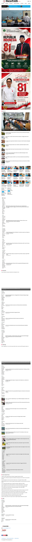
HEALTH (3, 168)
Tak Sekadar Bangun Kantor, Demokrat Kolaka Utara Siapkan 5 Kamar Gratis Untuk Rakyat (18, 447)
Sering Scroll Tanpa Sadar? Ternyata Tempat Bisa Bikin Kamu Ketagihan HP (21, 171)
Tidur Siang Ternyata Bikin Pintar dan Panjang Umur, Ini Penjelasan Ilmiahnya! (21, 178)
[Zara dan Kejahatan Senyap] (3, 515)
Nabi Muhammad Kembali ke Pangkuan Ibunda (13, 312)
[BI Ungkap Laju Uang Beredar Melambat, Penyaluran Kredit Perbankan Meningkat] (3, 141)
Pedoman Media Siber (10, 538)
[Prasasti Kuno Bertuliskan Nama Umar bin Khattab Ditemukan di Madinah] (3, 325)
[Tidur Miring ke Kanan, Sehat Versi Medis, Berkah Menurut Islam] (27, 182)
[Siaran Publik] (14, 1)
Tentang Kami (4, 538)
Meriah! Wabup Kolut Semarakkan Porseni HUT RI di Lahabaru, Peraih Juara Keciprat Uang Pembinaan (17, 432)
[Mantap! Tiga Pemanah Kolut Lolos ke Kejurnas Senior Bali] (3, 423)
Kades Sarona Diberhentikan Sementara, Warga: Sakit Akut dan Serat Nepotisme (13, 492)
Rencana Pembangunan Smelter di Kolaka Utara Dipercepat (10, 495)
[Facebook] (2, 535)
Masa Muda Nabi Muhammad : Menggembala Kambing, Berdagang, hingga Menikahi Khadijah (17, 295)
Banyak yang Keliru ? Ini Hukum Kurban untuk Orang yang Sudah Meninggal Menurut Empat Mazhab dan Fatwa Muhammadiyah (17, 336)
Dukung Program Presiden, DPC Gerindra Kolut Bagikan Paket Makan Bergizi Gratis (17, 454)
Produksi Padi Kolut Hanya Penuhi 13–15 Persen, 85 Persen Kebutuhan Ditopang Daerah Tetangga (17, 133)
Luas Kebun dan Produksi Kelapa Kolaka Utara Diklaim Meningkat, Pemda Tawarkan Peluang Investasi (17, 153)
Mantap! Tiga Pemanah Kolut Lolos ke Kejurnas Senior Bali (14, 423)
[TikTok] (6, 535)
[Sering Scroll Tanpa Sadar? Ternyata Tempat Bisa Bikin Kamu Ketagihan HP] (22, 167)
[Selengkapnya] (16, 530)
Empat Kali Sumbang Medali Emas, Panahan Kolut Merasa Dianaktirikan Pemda (17, 428)
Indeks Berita (17, 538)
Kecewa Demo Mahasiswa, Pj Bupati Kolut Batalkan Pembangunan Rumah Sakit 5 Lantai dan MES (15, 477)
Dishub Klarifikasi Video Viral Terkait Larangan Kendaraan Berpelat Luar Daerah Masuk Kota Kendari (16, 481)
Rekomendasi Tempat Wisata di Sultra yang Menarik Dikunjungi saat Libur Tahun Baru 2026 (17, 264)
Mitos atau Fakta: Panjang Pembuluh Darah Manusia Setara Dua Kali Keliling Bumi (16, 185)
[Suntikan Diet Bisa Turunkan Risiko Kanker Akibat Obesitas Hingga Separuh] (10, 182)
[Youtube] (5, 535)
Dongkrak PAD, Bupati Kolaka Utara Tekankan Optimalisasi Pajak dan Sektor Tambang (17, 145)
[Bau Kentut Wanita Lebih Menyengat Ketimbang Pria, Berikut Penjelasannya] (4, 175)
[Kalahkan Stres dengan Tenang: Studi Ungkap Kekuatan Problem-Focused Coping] (27, 175)
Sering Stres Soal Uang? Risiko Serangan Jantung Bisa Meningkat (15, 171)
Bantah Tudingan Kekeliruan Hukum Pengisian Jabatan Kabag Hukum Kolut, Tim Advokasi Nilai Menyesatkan (17, 439)
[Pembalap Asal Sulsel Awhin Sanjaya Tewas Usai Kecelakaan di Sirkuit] (3, 409)
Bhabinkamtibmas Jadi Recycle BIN (11, 519)
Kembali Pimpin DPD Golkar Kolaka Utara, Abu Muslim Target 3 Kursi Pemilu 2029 (17, 443)
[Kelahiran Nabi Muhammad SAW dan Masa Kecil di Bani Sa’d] (3, 318)
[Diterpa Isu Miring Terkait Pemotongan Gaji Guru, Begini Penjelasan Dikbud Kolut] (16, 18)
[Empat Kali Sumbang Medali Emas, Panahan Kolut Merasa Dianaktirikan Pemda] (3, 428)
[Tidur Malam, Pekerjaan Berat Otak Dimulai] (16, 175)
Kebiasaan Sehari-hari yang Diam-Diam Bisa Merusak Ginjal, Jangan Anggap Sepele (9, 171)
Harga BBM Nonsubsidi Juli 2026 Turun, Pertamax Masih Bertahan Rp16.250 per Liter (17, 157)
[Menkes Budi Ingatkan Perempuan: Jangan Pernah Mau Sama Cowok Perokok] (10, 175)
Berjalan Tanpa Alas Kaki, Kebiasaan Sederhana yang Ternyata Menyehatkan (4, 194)
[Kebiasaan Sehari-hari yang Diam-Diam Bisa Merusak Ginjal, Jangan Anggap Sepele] (10, 167)
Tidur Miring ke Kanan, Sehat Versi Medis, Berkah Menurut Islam (27, 185)
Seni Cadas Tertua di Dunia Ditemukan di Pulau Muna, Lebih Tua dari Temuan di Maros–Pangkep (17, 243)
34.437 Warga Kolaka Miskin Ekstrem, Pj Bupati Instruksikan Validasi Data (12, 483)
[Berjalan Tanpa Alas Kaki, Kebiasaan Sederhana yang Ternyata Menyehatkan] (4, 190)
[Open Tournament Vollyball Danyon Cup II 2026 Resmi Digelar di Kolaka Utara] (3, 399)
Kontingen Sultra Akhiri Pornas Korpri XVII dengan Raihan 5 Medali (15, 416)
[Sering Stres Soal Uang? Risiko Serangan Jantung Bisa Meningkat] (16, 167)
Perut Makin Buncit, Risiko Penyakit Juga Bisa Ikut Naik (4, 171)
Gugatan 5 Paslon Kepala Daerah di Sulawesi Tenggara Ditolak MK (16, 463)
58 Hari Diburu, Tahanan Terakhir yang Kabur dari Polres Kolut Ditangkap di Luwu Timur (18, 6)
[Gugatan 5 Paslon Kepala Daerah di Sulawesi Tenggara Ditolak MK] (4, 463)
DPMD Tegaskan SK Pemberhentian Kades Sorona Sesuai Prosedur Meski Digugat (13, 486)
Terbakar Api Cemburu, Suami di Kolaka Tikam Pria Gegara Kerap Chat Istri (12, 491)
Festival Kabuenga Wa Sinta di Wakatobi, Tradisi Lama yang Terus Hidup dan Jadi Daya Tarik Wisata (18, 233)
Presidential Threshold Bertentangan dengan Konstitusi (14, 469)
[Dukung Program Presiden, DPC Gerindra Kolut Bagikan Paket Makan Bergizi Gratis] (4, 455)
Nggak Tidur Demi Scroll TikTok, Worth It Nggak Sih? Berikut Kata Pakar (9, 193)
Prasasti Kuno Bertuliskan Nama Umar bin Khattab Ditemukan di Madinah (17, 325)
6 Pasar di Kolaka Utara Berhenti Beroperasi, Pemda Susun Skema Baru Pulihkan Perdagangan (18, 161)
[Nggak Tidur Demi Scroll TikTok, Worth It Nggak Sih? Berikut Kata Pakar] (10, 190)
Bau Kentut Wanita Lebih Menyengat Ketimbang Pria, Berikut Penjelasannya (4, 178)
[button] (28, 1)
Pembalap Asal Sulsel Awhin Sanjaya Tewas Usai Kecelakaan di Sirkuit (16, 408)
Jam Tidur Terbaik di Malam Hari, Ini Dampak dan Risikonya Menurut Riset (4, 185)
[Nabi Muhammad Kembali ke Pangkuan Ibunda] (3, 312)
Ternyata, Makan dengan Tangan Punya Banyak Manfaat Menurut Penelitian (21, 185)
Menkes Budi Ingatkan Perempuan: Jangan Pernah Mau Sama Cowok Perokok (9, 178)
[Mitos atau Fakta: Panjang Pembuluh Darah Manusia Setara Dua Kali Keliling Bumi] (16, 182)
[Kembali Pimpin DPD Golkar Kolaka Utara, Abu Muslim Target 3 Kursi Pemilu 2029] (4, 443)
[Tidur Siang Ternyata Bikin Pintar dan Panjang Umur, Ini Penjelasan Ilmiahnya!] (22, 175)
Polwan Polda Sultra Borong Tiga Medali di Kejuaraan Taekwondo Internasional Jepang (18, 391)
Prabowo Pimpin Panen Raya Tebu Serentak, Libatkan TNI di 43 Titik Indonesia (17, 149)
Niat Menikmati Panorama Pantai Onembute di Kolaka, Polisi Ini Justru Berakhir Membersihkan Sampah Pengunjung (16, 221)
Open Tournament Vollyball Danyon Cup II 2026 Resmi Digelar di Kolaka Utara (17, 398)
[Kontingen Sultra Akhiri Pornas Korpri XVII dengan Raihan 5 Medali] (3, 416)
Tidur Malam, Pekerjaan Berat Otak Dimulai (15, 178)
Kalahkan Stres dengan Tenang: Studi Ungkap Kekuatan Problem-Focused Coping (27, 178)
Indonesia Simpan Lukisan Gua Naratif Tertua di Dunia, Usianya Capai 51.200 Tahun (17, 254)
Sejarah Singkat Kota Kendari (6, 488)
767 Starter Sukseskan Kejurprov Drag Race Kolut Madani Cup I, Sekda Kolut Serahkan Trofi (17, 380)
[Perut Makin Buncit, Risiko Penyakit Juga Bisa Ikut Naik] (4, 167)
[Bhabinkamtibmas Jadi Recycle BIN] (3, 520)
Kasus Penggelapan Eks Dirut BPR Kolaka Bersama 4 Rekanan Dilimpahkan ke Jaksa (13, 484)
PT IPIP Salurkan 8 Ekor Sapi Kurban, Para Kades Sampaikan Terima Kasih (12, 487)
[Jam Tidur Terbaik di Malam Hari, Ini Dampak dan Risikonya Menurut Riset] (4, 182)
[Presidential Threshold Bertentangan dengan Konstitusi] (4, 470)
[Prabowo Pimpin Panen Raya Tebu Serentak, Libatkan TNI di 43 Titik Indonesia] (3, 149)
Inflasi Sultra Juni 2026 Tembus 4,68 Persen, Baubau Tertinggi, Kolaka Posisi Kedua (17, 137)
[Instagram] (3, 535)
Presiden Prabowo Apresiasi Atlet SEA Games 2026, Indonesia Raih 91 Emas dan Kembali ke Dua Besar (18, 403)
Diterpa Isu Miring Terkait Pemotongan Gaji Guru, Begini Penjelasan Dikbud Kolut (15, 24)
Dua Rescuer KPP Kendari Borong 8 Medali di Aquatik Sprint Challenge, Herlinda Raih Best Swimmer (17, 369)
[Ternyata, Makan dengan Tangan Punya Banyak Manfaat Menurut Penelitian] (22, 182)
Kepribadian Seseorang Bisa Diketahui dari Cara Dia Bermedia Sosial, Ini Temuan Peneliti (27, 171)
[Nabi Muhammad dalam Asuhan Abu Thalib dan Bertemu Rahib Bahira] (3, 305)
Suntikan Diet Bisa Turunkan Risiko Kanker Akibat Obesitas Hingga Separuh (9, 185)
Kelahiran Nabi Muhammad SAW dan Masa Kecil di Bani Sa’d (15, 318)
